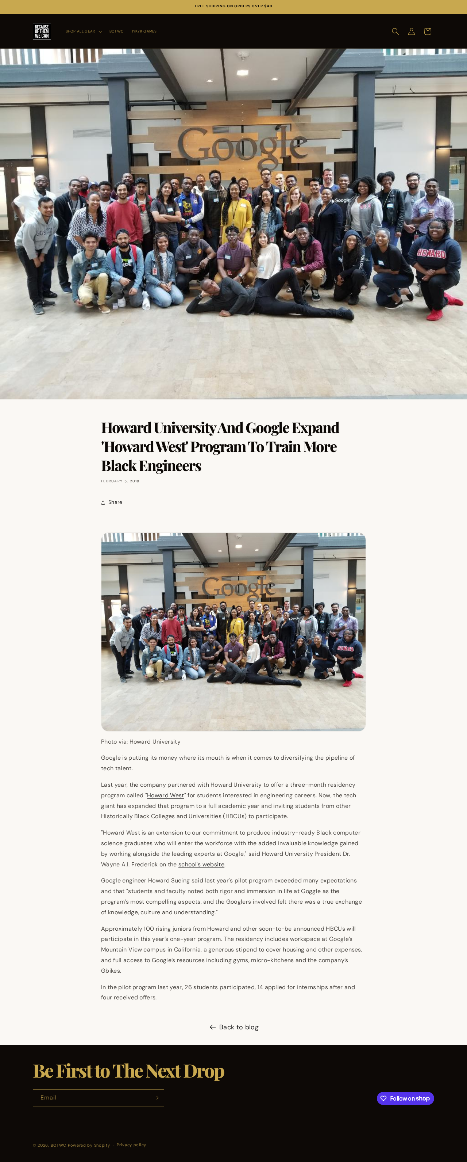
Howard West (165, 795)
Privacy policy (131, 1144)
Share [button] (115, 502)
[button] (83, 31)
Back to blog (239, 1027)
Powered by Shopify (89, 1145)
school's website (201, 864)
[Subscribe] (156, 1097)
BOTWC (59, 1145)
